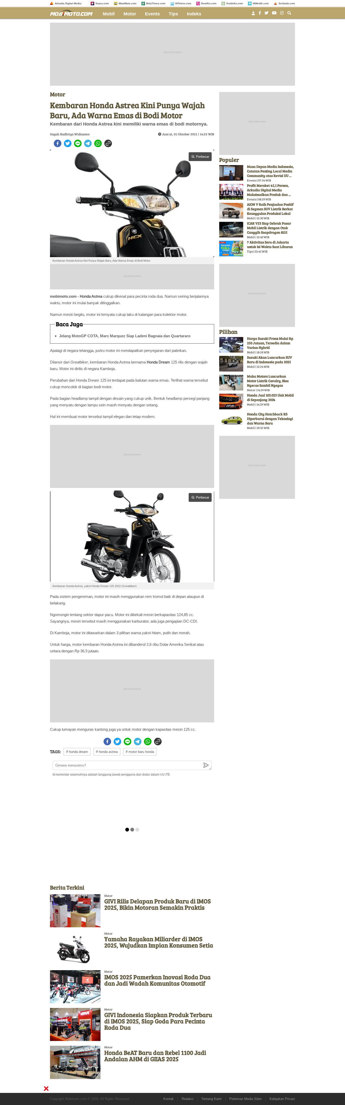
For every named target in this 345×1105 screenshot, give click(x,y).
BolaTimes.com (155, 3)
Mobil (109, 13)
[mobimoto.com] (73, 12)
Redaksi (187, 1099)
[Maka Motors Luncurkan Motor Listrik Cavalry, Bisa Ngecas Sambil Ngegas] (231, 382)
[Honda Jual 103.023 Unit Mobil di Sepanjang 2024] (231, 401)
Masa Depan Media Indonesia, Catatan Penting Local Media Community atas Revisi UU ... (270, 171)
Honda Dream (158, 362)
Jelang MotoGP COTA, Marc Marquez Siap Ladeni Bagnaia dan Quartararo (124, 336)
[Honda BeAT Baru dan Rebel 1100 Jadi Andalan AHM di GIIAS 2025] (75, 1062)
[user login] (253, 15)
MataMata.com (127, 3)
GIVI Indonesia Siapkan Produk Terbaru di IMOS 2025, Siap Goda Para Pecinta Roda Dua (158, 1020)
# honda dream (77, 752)
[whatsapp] (98, 143)
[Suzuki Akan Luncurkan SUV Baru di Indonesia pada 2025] (231, 364)
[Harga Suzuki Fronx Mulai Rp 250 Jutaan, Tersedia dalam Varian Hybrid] (231, 345)
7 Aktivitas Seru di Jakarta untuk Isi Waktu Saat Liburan (270, 244)
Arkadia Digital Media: (68, 3)
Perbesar (202, 157)
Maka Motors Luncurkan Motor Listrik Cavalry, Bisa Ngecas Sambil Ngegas (268, 381)
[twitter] (68, 143)
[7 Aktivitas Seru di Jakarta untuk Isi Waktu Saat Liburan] (231, 248)
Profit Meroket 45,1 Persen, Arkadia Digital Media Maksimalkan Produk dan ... (269, 190)
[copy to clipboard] (108, 143)
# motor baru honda (140, 752)
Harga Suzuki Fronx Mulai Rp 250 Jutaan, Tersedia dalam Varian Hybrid (270, 343)
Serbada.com (287, 3)
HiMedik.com (261, 3)
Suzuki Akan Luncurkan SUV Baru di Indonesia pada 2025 (269, 359)
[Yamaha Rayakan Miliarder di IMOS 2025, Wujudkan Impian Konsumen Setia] (75, 948)
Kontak (168, 1099)
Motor (130, 13)
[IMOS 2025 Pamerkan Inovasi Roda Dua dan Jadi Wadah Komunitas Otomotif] (75, 986)
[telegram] (88, 143)
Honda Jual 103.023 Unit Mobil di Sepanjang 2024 (270, 397)
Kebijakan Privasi (282, 1099)
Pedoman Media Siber (245, 1099)
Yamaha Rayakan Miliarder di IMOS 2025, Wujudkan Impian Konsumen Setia (158, 942)
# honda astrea (107, 752)
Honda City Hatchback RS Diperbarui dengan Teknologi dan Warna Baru (270, 418)
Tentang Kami (211, 1099)
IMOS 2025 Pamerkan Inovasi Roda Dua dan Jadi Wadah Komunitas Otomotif (157, 980)
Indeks (194, 13)
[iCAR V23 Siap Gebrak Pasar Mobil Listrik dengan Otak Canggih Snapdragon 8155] (231, 229)
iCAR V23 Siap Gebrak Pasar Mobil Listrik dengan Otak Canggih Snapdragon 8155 (269, 228)
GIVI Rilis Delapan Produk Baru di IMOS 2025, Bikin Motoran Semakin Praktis (157, 904)
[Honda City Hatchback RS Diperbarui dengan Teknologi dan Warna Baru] (231, 420)
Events (152, 13)
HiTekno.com (183, 3)
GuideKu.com (234, 3)
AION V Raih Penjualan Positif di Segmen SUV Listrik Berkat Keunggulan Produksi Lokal (270, 209)
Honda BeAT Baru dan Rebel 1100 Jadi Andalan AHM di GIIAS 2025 (155, 1055)
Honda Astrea (91, 296)
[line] (78, 143)
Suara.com (102, 3)
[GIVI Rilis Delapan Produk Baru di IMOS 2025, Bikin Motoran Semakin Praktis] (75, 910)
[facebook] (58, 143)
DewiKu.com (208, 3)
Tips (173, 13)
